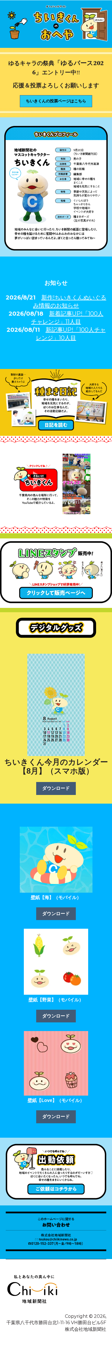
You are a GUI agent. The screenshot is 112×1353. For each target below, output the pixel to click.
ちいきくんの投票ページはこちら (56, 100)
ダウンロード (56, 788)
